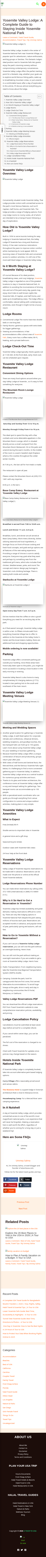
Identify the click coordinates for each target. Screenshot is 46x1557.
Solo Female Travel (10, 1411)
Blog (23, 1515)
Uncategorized (9, 1423)
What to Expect (14, 139)
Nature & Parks (9, 1403)
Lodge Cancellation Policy (16, 156)
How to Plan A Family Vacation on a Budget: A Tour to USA (23, 1256)
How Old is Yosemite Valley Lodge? (19, 102)
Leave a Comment (10, 37)
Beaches (6, 1360)
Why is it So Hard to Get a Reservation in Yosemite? (23, 147)
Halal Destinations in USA (23, 1503)
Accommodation (9, 40)
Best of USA (25, 1241)
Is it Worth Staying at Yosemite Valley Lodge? (23, 105)
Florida (5, 1388)
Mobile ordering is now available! (22, 126)
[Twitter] (22, 1550)
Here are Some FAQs (15, 164)
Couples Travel (9, 1376)
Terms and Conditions (23, 1457)
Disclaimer (23, 1451)
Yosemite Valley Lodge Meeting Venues (20, 131)
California (6, 1368)
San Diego (7, 1407)
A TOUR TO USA (30, 1531)
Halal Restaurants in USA (23, 1486)
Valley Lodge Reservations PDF (20, 153)
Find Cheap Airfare (10, 1384)
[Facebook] (18, 1550)
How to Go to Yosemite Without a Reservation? (25, 151)
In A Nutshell (11, 161)
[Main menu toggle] (43, 4)
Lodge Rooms (11, 108)
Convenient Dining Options (18, 116)
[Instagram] (25, 1550)
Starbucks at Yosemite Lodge (21, 124)
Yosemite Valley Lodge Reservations (20, 141)
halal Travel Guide (26, 37)
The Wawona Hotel (11, 1089)
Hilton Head (7, 1396)
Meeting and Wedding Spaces (19, 134)
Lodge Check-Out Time (14, 110)
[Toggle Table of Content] (38, 96)
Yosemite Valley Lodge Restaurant (18, 113)
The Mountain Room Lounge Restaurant (24, 118)
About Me (23, 1445)
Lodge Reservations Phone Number (22, 144)
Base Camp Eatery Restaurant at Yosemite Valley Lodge (25, 121)
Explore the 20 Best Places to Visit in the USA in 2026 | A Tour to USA (22, 1235)
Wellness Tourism (23, 1512)
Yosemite (38, 278)
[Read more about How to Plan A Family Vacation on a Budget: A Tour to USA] (17, 1251)
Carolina (6, 1372)
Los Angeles (8, 1399)
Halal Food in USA (23, 1483)
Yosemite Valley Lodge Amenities (18, 136)
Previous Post (23, 1202)
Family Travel (10, 1264)
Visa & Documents (23, 1474)
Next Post (23, 1208)
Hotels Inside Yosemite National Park (20, 158)
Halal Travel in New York (23, 1506)
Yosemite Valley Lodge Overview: (18, 100)
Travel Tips (21, 40)
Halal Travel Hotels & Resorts (23, 1480)
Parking (8, 129)
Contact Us (23, 1448)
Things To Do (8, 1415)
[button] (37, 4)
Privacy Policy (23, 1454)
